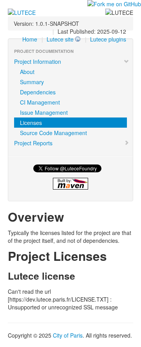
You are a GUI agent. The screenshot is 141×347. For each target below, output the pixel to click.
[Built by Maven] (70, 184)
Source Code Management (53, 133)
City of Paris (68, 335)
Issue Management (44, 112)
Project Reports (33, 143)
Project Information (37, 61)
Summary (32, 82)
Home (29, 39)
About (27, 72)
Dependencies (38, 92)
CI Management (40, 102)
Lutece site (60, 39)
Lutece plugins (108, 39)
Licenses (31, 123)
